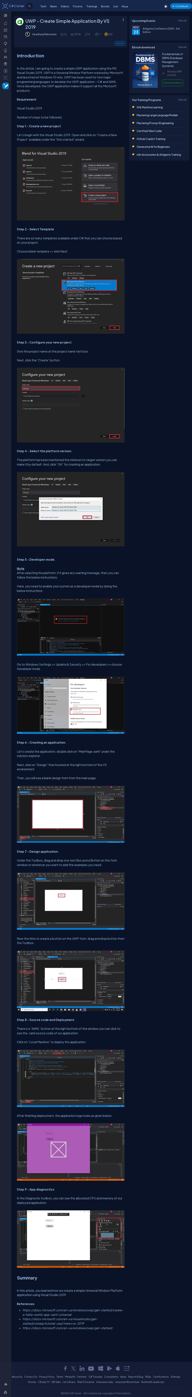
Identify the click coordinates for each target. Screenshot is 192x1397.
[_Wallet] (6, 36)
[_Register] (6, 1384)
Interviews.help (104, 1381)
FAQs (148, 1376)
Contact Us (30, 1376)
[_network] (6, 57)
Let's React (69, 1381)
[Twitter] (73, 1368)
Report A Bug (135, 1376)
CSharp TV (44, 1381)
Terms (59, 1376)
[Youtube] (91, 1368)
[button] (97, 34)
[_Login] (6, 1392)
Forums (77, 6)
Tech (43, 6)
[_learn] (6, 43)
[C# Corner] (5, 6)
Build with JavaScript (152, 1381)
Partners (82, 1376)
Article (120, 43)
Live (115, 6)
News (53, 6)
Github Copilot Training (151, 138)
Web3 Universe (85, 1381)
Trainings (91, 6)
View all (182, 20)
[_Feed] (6, 23)
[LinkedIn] (82, 1368)
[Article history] (62, 34)
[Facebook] (65, 1368)
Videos (65, 6)
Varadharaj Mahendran (44, 34)
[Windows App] (100, 1368)
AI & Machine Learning (150, 107)
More (125, 6)
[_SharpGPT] (6, 77)
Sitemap (175, 1376)
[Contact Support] (126, 1368)
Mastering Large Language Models (157, 115)
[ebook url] (145, 86)
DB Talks (56, 1381)
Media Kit (70, 1376)
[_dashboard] (6, 30)
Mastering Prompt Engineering (155, 123)
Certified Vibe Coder (149, 131)
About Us (17, 1376)
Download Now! (173, 82)
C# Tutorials (95, 1376)
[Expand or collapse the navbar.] (6, 15)
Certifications (161, 1376)
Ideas (123, 1376)
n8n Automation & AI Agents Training (159, 154)
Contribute (181, 6)
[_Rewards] (6, 70)
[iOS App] (118, 1368)
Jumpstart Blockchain (127, 1381)
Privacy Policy (47, 1376)
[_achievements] (6, 50)
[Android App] (109, 1368)
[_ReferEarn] (6, 64)
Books (105, 6)
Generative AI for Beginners (153, 146)
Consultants (111, 1376)
